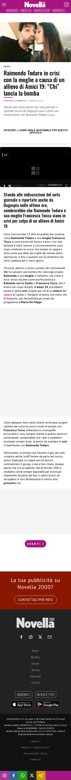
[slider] (18, 185)
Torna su (35, 759)
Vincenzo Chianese (15, 100)
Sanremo (12, 10)
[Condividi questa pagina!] (41, 775)
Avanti (34, 544)
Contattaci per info (35, 599)
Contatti (35, 741)
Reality (35, 657)
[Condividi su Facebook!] (13, 775)
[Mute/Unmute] (9, 186)
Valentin (11, 298)
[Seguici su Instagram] (4, 775)
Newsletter (42, 10)
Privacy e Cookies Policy (35, 747)
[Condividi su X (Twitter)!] (31, 775)
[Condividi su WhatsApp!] (22, 775)
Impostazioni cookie (35, 753)
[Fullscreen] (66, 186)
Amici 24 (26, 10)
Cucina (35, 682)
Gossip (35, 670)
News (7, 66)
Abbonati (58, 10)
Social (35, 663)
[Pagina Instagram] (66, 4)
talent (8, 294)
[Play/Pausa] (4, 186)
